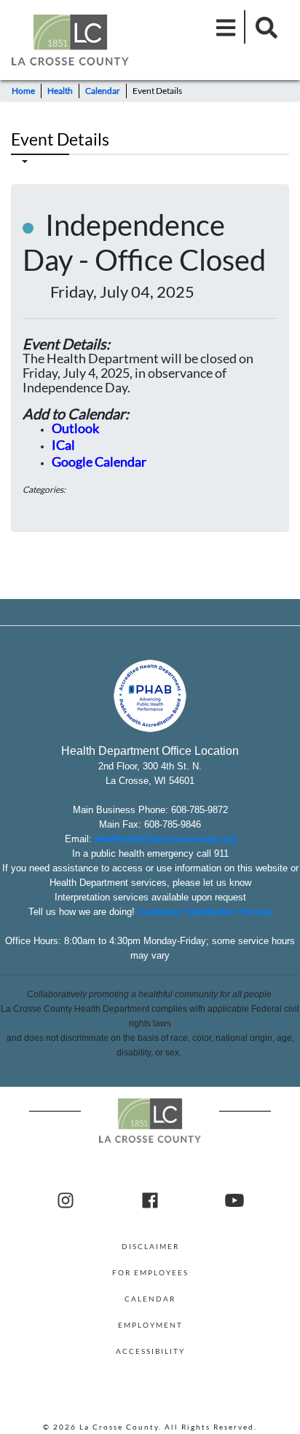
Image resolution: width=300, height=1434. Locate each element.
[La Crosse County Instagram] (65, 1201)
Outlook (75, 428)
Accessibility (150, 1351)
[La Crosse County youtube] (234, 1201)
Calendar (102, 90)
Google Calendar (99, 461)
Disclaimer (150, 1246)
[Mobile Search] (262, 27)
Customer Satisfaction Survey (205, 911)
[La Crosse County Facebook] (150, 1201)
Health (60, 90)
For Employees (150, 1272)
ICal (63, 445)
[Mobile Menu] (226, 27)
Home (23, 90)
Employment (150, 1324)
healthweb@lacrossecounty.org (165, 838)
